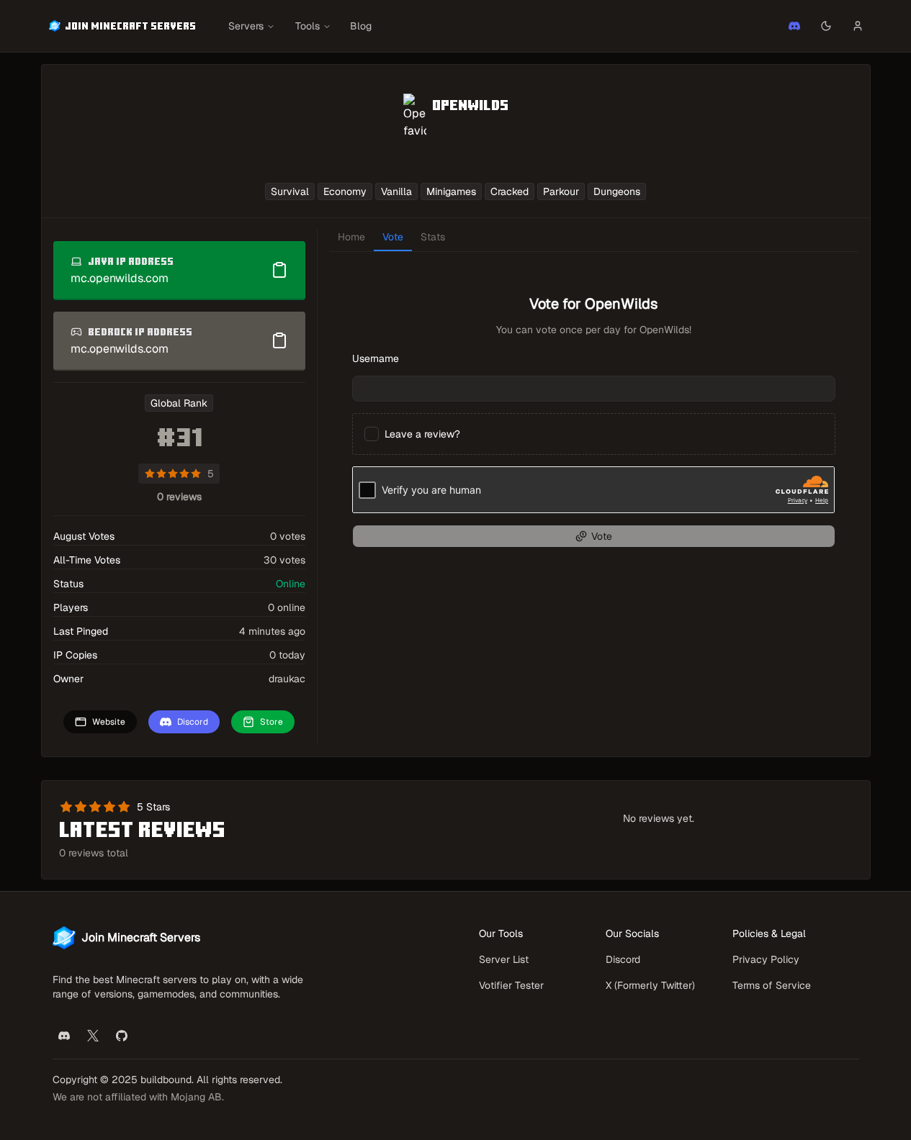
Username (375, 358)
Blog (361, 26)
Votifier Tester (511, 985)
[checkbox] (371, 434)
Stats (433, 237)
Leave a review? (422, 434)
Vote (392, 237)
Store (271, 721)
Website (108, 721)
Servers (246, 26)
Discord (192, 721)
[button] (794, 26)
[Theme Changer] (826, 26)
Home (351, 237)
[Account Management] (858, 26)
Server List (504, 959)
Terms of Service (771, 985)
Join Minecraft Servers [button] (130, 26)
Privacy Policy (765, 959)
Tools (307, 26)
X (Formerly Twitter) (650, 985)
